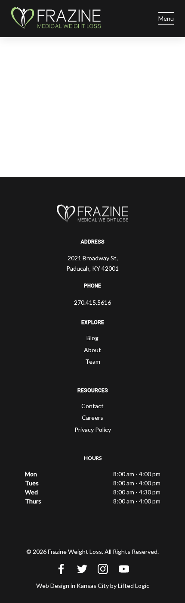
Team (92, 361)
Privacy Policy (92, 429)
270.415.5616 (92, 302)
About (92, 349)
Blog (92, 337)
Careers (92, 417)
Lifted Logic (133, 585)
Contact (92, 405)
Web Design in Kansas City (72, 585)
